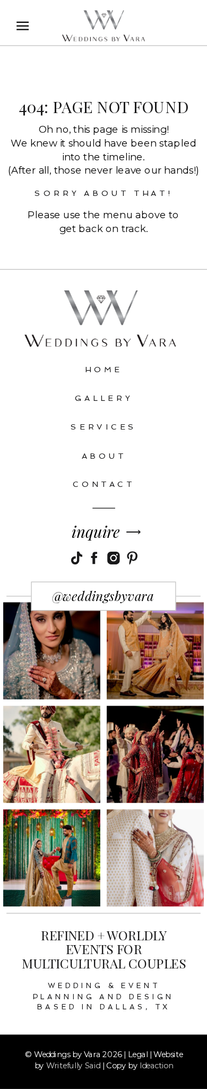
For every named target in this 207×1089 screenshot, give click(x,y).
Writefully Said (73, 1065)
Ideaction (156, 1065)
